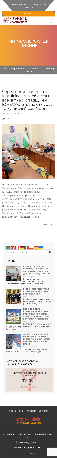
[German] (22, 247)
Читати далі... (47, 224)
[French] (17, 247)
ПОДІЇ (21, 411)
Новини (12, 411)
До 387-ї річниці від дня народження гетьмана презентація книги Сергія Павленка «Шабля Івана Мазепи (36, 339)
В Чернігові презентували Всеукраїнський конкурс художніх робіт (36, 291)
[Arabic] (8, 247)
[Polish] (31, 247)
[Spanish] (36, 247)
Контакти (43, 411)
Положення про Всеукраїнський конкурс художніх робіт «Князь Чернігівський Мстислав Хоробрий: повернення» (36, 314)
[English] (12, 247)
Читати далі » (39, 284)
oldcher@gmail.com (29, 447)
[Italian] (26, 247)
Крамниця (31, 411)
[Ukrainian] (40, 247)
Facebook (30, 454)
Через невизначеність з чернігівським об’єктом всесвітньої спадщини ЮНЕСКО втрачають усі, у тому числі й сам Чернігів (27, 100)
